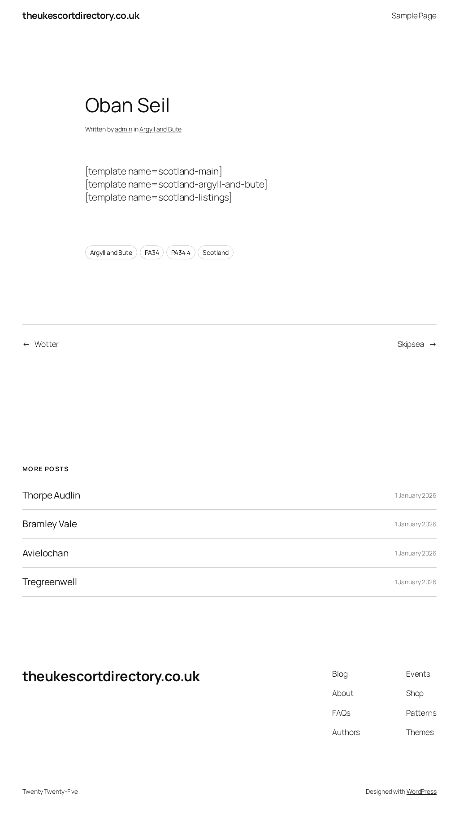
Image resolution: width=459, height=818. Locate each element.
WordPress (422, 791)
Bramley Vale (49, 524)
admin (123, 129)
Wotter (47, 343)
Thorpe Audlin (51, 495)
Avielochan (45, 553)
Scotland (215, 252)
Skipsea (411, 343)
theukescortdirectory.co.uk (80, 15)
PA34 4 (180, 252)
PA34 (152, 252)
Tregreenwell (49, 582)
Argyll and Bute (160, 129)
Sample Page (414, 15)
